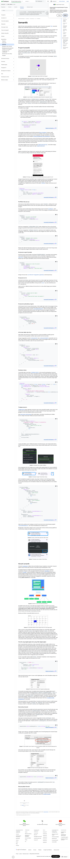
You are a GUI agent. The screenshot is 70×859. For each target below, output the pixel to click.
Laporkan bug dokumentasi (63, 835)
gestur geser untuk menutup (25, 414)
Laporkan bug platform (63, 832)
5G (25, 841)
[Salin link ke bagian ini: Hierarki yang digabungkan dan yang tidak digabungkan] (47, 642)
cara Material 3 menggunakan (36, 274)
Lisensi (20, 853)
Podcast (17, 845)
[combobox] (40, 1)
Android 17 (45, 831)
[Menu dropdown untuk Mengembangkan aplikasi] (22, 1)
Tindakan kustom (21, 409)
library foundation (42, 132)
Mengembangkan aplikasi (16, 1)
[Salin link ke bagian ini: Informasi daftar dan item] (32, 332)
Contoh (15, 7)
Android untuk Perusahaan (18, 836)
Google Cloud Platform (48, 849)
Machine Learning (28, 833)
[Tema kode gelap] (55, 120)
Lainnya (26, 1)
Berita (17, 841)
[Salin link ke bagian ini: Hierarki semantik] (30, 564)
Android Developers (21, 18)
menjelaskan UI (25, 566)
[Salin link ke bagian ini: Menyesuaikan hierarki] (31, 786)
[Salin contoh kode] (57, 120)
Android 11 (45, 842)
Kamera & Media (28, 838)
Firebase (39, 849)
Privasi (26, 839)
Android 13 (45, 838)
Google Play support (64, 837)
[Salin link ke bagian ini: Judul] (22, 149)
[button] (6, 15)
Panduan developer (55, 836)
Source (17, 840)
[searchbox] (7, 10)
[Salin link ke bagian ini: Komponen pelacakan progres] (35, 304)
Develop (3, 4)
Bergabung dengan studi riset (64, 839)
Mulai (65, 15)
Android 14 (45, 837)
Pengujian (24, 572)
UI (14, 4)
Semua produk (56, 849)
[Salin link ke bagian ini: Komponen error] (28, 278)
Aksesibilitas (47, 571)
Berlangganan (56, 856)
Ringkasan (3, 7)
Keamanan (18, 838)
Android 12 (45, 840)
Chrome (34, 849)
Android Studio (62, 1)
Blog (17, 843)
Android (17, 834)
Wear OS (35, 834)
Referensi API (54, 838)
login (23, 805)
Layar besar (36, 833)
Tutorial (9, 7)
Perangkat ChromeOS (38, 836)
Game (26, 831)
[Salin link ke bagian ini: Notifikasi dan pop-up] (30, 202)
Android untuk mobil (37, 838)
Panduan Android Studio (55, 834)
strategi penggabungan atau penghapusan (41, 136)
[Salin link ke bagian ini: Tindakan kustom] (28, 407)
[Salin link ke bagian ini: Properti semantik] (31, 48)
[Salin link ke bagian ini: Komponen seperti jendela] (33, 252)
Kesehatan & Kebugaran (27, 836)
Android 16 (45, 833)
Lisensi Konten (46, 811)
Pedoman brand (25, 853)
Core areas (10, 4)
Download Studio (55, 840)
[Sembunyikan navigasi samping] (13, 857)
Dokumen (22, 7)
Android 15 (45, 835)
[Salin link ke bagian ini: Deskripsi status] (27, 370)
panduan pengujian (46, 794)
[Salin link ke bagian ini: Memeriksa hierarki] (29, 707)
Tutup (59, 15)
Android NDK (54, 841)
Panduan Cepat (30, 7)
